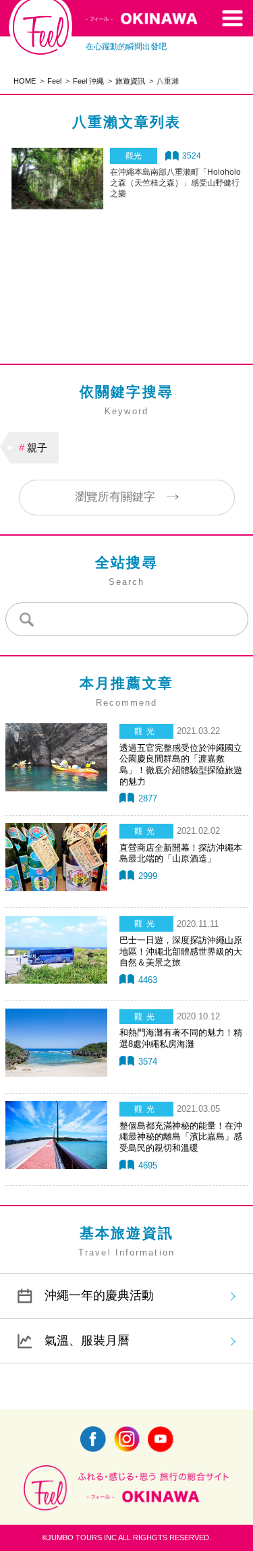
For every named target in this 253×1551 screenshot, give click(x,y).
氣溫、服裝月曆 (87, 1340)
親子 (37, 447)
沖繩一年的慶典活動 (99, 1295)
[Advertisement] (126, 261)
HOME (24, 81)
